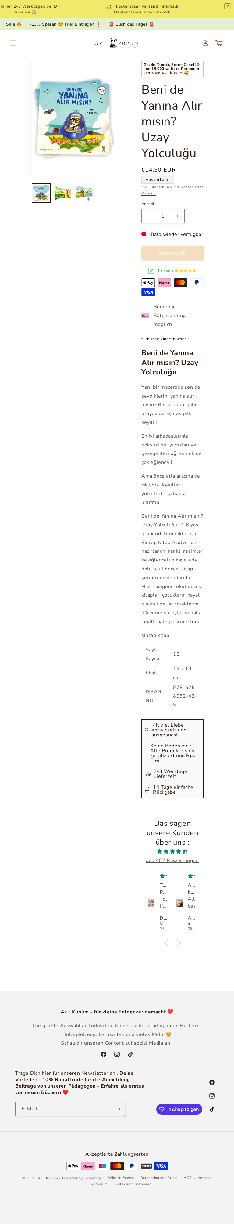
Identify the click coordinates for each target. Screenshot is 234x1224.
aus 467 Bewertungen (172, 860)
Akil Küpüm (48, 1178)
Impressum (98, 1184)
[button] (13, 43)
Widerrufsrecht (121, 1177)
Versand (148, 193)
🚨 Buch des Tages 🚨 (131, 24)
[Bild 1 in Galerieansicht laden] (41, 193)
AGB (188, 1177)
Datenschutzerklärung (159, 1177)
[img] (172, 851)
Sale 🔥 (14, 24)
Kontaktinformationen (132, 1184)
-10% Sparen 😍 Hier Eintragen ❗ (65, 24)
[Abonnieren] (118, 1109)
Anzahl (147, 204)
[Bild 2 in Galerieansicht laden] (63, 193)
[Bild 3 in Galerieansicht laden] (84, 193)
